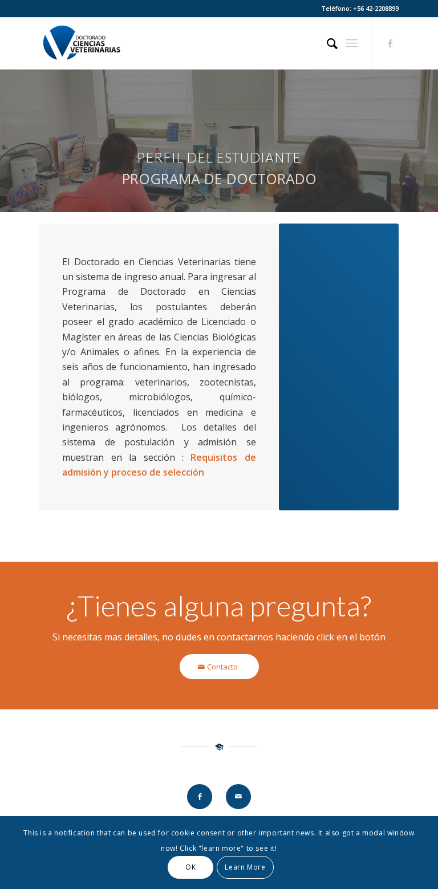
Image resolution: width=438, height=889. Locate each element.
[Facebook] (390, 43)
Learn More (245, 867)
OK (190, 867)
